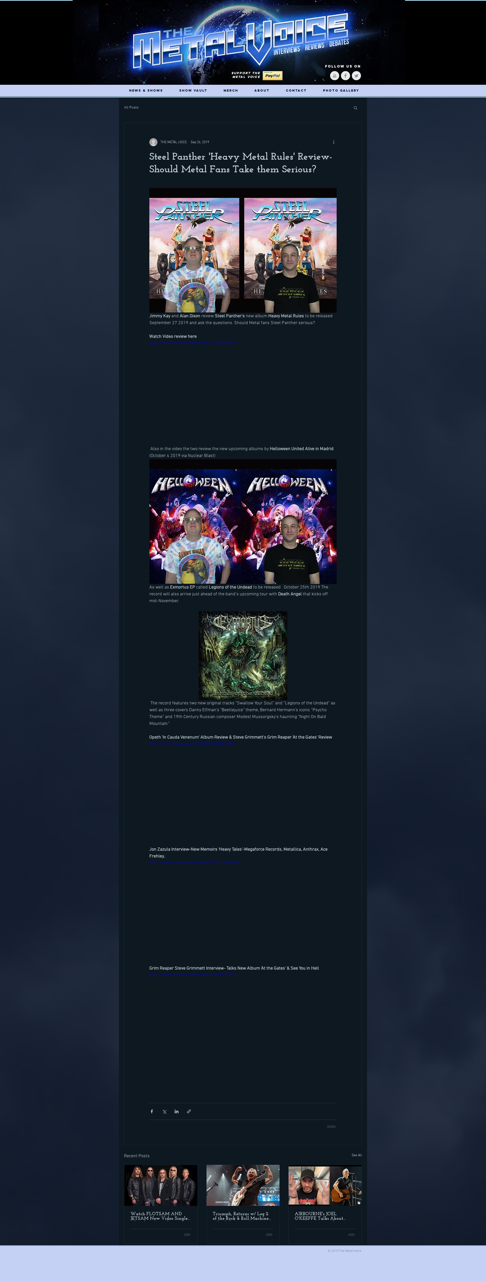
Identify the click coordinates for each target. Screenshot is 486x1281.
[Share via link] (189, 1111)
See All (357, 1155)
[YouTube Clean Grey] (334, 75)
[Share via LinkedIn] (176, 1111)
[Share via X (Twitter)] (164, 1111)
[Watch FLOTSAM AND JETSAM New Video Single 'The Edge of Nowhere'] (160, 1185)
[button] (355, 108)
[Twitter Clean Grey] (356, 75)
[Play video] (243, 392)
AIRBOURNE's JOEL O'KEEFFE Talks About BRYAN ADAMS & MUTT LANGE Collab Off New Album (322, 1216)
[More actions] (334, 142)
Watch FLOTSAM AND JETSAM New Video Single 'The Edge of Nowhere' (159, 1216)
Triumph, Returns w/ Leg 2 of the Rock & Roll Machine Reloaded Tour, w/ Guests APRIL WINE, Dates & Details (241, 1216)
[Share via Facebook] (151, 1111)
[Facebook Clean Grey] (345, 75)
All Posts (131, 107)
